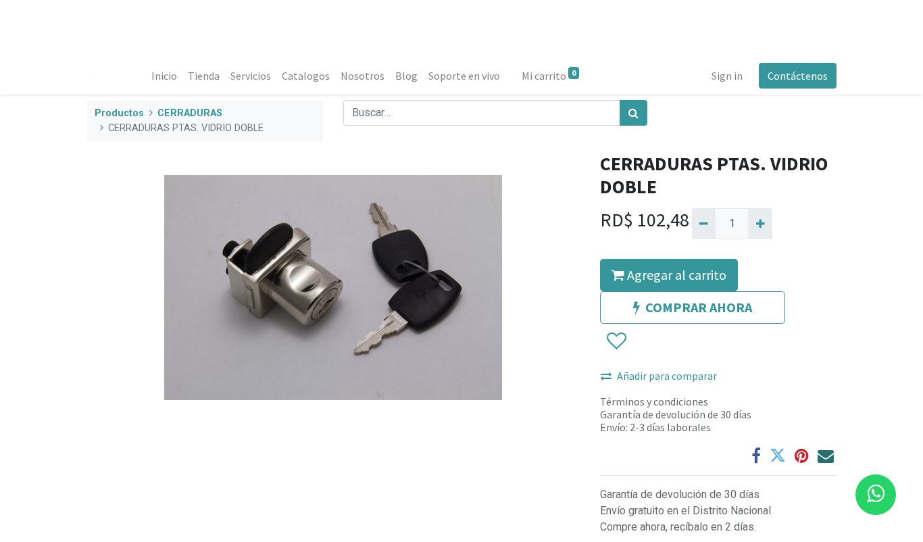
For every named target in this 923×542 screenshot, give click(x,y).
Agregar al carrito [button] (675, 274)
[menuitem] (164, 75)
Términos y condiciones (654, 401)
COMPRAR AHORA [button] (698, 307)
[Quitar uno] (704, 223)
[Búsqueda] (633, 113)
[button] (615, 341)
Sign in (727, 75)
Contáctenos (798, 75)
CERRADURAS (189, 113)
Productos (119, 113)
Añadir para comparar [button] (667, 376)
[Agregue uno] (760, 223)
